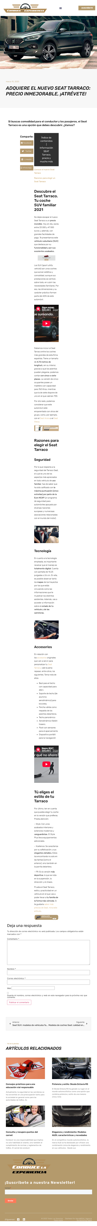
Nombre (11, 969)
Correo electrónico (16, 978)
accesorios (42, 657)
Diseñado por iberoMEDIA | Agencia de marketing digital (78, 1219)
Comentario (13, 939)
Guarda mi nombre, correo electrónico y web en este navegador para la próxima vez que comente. (47, 996)
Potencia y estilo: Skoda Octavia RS (70, 1084)
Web (9, 988)
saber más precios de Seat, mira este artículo (45, 907)
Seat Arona (45, 418)
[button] (61, 8)
